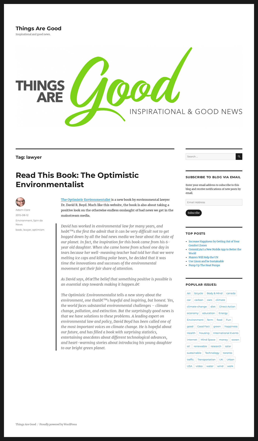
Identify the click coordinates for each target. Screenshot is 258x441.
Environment (24, 220)
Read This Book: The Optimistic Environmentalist (77, 179)
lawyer (27, 229)
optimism (38, 229)
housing (204, 332)
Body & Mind (214, 293)
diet (213, 306)
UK (221, 359)
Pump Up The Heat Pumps (204, 265)
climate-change (197, 306)
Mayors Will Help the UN (203, 257)
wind (220, 366)
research (216, 346)
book (19, 229)
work (230, 366)
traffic (190, 359)
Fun (228, 319)
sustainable (194, 352)
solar (228, 346)
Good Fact (203, 326)
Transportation (207, 359)
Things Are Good (38, 28)
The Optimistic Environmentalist (85, 199)
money (223, 339)
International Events (225, 332)
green (217, 326)
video (199, 366)
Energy (223, 313)
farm (210, 319)
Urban (230, 359)
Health (191, 332)
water (209, 366)
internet (192, 339)
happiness (231, 326)
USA (189, 366)
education (208, 313)
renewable (200, 346)
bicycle (198, 293)
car (189, 299)
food (219, 319)
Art (189, 293)
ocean (235, 339)
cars (209, 299)
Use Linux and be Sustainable (206, 261)
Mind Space (208, 339)
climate (220, 299)
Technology (212, 352)
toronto (227, 352)
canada (231, 293)
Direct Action (227, 306)
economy (193, 313)
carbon (199, 299)
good (190, 326)
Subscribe (194, 213)
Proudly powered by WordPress (58, 424)
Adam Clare (23, 209)
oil (188, 346)
